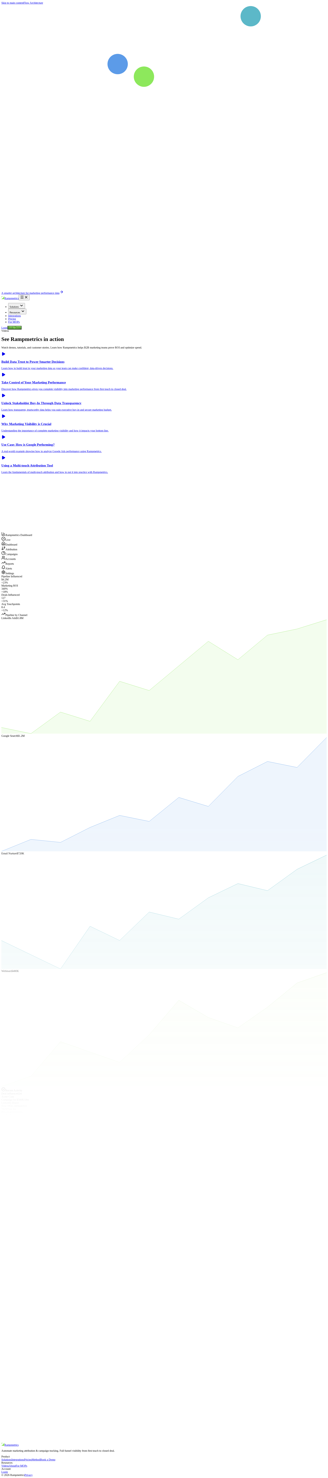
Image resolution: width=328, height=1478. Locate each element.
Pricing (12, 318)
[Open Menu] (24, 297)
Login (4, 327)
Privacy (28, 1475)
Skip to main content (12, 2)
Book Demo (14, 327)
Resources (15, 312)
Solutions (14, 307)
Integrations (14, 315)
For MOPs (14, 321)
